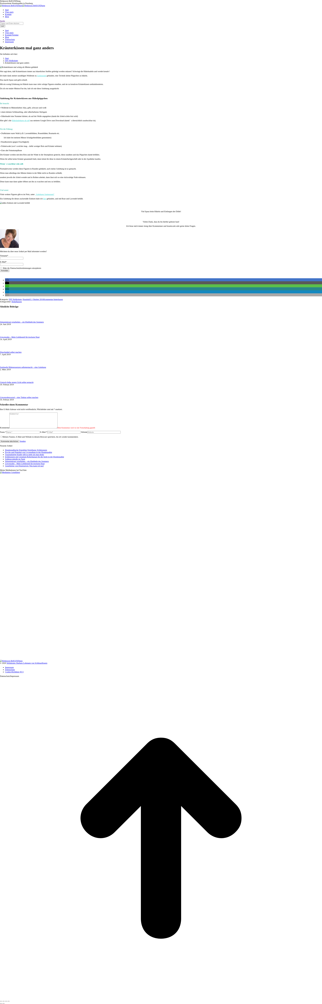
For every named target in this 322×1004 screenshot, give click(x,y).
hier (44, 199)
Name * (3, 432)
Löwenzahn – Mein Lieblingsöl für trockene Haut (19, 337)
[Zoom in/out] (9, 1001)
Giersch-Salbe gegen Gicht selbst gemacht (16, 382)
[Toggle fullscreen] (6, 1001)
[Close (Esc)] (1, 1001)
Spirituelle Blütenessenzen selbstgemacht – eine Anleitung (23, 367)
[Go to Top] (161, 998)
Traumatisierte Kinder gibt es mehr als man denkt (24, 455)
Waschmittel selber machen (11, 352)
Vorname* (4, 256)
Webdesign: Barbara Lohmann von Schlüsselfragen (27, 663)
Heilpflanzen (17, 302)
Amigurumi (41, 76)
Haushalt (26, 299)
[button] (7, 280)
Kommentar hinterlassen (53, 299)
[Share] (4, 1001)
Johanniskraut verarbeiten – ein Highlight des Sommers (22, 322)
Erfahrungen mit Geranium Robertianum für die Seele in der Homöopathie (34, 457)
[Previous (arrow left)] (1, 1003)
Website (84, 432)
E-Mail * (43, 432)
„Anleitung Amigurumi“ (44, 194)
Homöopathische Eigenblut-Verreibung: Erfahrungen (26, 450)
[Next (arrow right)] (4, 1003)
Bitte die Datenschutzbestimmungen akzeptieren (22, 268)
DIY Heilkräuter (15, 299)
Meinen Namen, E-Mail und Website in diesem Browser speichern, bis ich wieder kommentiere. (40, 437)
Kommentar (4, 428)
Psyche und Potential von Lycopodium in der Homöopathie (28, 452)
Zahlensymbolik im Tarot (15, 459)
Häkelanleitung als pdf (21, 120)
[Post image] (7, 320)
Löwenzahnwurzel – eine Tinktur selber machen (19, 397)
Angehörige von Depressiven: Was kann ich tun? (24, 466)
